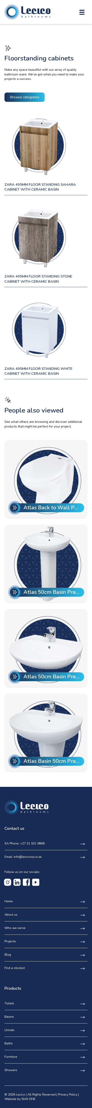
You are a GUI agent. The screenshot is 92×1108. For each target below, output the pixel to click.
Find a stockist (14, 968)
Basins (9, 1017)
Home (8, 901)
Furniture (10, 1057)
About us (10, 915)
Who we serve (14, 928)
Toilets (9, 1003)
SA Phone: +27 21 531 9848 (24, 843)
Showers (10, 1070)
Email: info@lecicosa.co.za (23, 857)
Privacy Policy (67, 1094)
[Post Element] (46, 479)
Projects (10, 941)
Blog (7, 955)
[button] (24, 97)
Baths (8, 1043)
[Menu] (82, 12)
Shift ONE (28, 1099)
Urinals (9, 1030)
